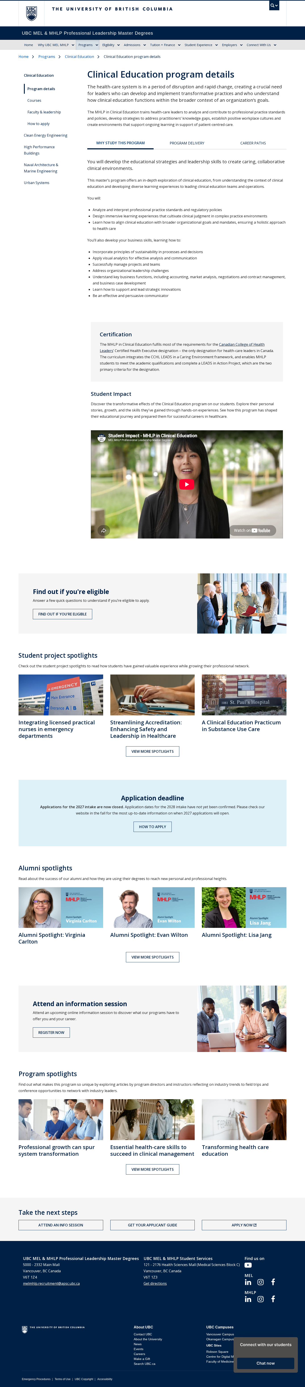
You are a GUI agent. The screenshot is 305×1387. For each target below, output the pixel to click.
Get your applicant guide (152, 1225)
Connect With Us (259, 45)
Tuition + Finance (162, 45)
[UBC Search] (274, 7)
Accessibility (104, 1379)
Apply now (242, 1225)
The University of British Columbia (31, 13)
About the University (148, 1339)
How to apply (38, 123)
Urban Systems (36, 182)
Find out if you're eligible (62, 614)
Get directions (155, 1283)
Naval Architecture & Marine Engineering (41, 168)
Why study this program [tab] (120, 142)
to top (291, 1376)
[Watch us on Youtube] (248, 1264)
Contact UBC (143, 1334)
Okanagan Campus (220, 1339)
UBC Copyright (84, 1379)
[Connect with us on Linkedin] (248, 1281)
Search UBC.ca (144, 1364)
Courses (34, 100)
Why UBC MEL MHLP (53, 45)
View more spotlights (153, 751)
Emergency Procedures (36, 1379)
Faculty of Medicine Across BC (227, 1361)
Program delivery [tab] (187, 143)
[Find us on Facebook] (273, 1281)
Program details (41, 88)
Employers (229, 45)
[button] (265, 1363)
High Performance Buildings (39, 150)
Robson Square (217, 1351)
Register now (51, 1032)
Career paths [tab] (253, 143)
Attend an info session (60, 1225)
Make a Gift (142, 1359)
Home (28, 45)
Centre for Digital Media (223, 1356)
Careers (139, 1354)
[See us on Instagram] (260, 1281)
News (138, 1344)
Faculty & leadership (44, 112)
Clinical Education (79, 56)
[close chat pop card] (293, 1341)
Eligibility (108, 45)
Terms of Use (63, 1379)
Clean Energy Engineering (45, 135)
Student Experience (198, 45)
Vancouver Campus (220, 1334)
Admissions (132, 45)
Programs (85, 45)
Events (138, 1349)
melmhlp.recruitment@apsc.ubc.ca (51, 1283)
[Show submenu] (73, 44)
